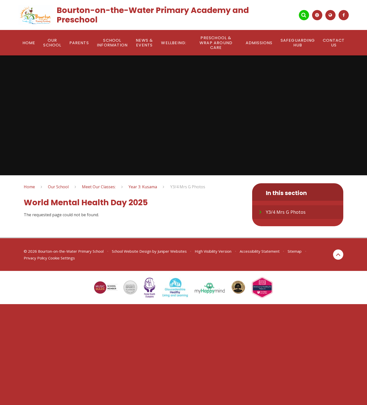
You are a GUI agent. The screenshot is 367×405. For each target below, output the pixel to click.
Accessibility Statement (260, 251)
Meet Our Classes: (99, 187)
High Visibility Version (213, 251)
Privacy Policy (35, 257)
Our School (58, 187)
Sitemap (295, 251)
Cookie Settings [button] (61, 257)
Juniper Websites (172, 251)
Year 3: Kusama (143, 187)
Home (29, 187)
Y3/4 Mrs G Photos (187, 187)
